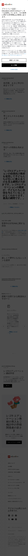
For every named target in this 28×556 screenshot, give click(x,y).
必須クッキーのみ (14, 60)
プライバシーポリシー (16, 55)
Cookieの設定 (14, 69)
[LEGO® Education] (7, 4)
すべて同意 (14, 65)
